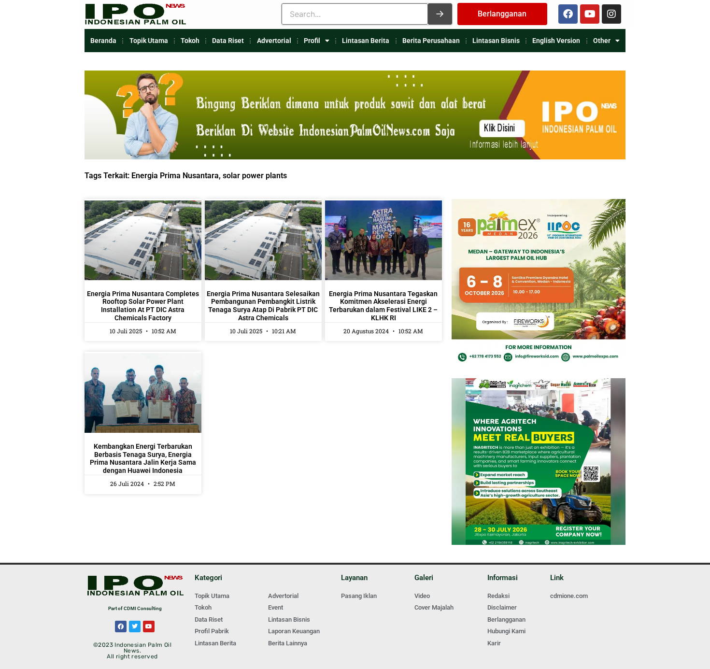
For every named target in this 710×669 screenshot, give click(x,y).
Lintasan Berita (365, 40)
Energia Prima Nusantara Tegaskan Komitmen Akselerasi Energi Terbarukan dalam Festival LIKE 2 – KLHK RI (383, 306)
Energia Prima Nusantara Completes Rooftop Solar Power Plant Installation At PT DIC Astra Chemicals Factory (143, 306)
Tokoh (190, 40)
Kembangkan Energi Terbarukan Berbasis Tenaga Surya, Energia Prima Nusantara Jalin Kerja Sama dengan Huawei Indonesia (143, 458)
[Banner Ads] (355, 156)
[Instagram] (611, 14)
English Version (556, 40)
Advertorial (274, 40)
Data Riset (228, 40)
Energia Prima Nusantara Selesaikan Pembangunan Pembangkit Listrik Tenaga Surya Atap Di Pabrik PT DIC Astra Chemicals (263, 306)
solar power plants (255, 175)
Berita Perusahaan (431, 40)
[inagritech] (538, 542)
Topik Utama (148, 40)
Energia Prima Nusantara (175, 175)
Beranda (103, 40)
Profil (312, 40)
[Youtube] (589, 14)
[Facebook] (568, 14)
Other (602, 40)
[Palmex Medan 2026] (538, 363)
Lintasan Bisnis (496, 40)
